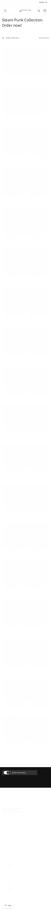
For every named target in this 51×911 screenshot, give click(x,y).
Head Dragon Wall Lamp (14, 671)
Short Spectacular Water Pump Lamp (13, 201)
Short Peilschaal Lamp (13, 281)
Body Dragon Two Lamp (14, 359)
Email (7, 804)
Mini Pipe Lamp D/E (13, 593)
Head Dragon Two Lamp (14, 320)
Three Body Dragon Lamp (37, 320)
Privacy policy (6, 900)
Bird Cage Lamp (37, 671)
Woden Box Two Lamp (37, 398)
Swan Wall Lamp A (37, 749)
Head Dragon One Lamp (14, 515)
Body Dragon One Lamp (37, 476)
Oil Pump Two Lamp (13, 554)
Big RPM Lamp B (14, 241)
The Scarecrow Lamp (37, 437)
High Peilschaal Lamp (37, 200)
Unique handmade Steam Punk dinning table (13, 80)
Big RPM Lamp (37, 241)
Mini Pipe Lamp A (37, 632)
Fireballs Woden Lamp (37, 359)
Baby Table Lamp (13, 749)
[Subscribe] (46, 805)
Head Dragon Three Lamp (37, 281)
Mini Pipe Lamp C (37, 593)
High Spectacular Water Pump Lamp (37, 160)
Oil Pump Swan (37, 515)
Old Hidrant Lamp (13, 120)
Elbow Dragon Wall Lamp (13, 710)
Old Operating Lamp (37, 120)
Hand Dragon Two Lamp (13, 476)
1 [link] (2, 757)
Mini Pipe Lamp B (13, 632)
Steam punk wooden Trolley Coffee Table (37, 80)
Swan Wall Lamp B (37, 710)
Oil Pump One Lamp (37, 554)
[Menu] (5, 11)
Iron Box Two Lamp (13, 437)
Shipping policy (6, 909)
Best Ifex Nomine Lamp (13, 398)
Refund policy (6, 898)
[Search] (39, 11)
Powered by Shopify (18, 895)
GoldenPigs (9, 895)
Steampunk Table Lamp (13, 159)
